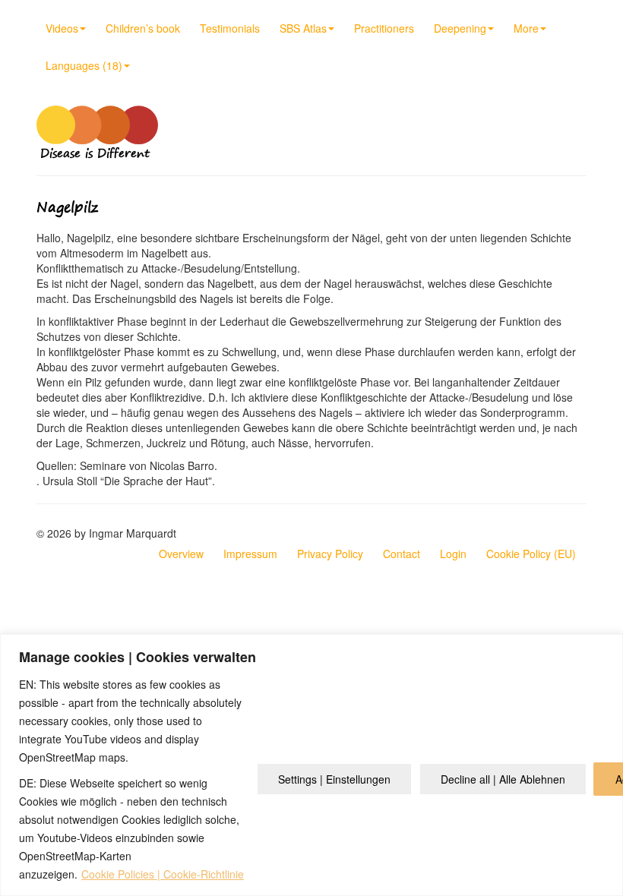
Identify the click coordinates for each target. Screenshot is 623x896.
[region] (311, 765)
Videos (62, 28)
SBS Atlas (303, 28)
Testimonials (230, 28)
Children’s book (143, 28)
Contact (401, 553)
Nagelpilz (67, 207)
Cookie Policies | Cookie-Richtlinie (162, 874)
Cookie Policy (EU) (531, 553)
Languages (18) (84, 65)
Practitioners (384, 28)
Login (453, 553)
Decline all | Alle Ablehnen (503, 779)
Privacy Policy (330, 553)
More (526, 28)
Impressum (250, 553)
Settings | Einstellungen (334, 779)
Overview (181, 553)
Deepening (460, 28)
